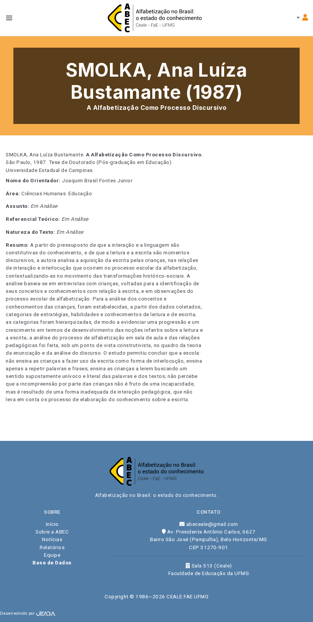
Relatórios (52, 547)
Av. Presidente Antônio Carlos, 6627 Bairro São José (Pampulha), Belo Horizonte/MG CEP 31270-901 (208, 539)
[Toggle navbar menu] (9, 18)
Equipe (52, 555)
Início (52, 524)
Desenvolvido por (18, 613)
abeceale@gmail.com (211, 524)
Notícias (52, 539)
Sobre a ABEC (52, 532)
